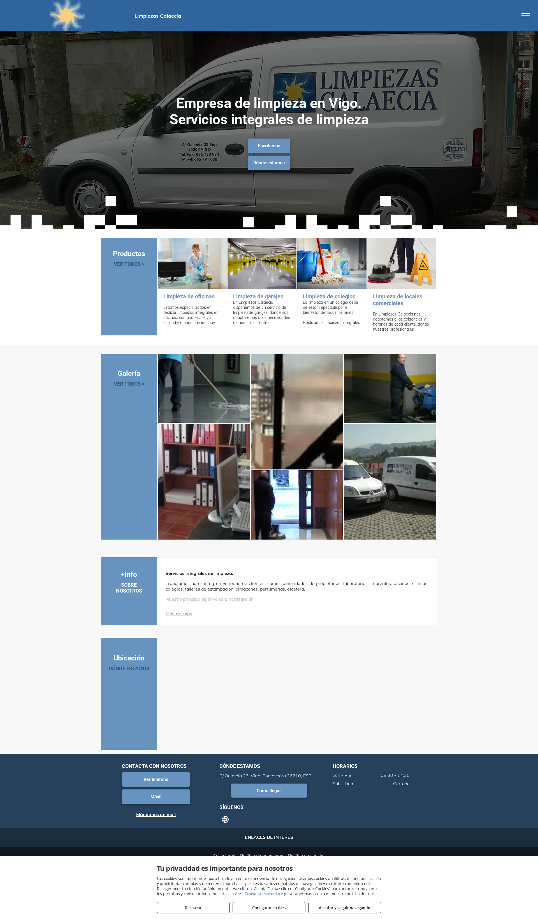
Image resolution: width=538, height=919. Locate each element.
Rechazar (193, 907)
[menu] (525, 15)
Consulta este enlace (264, 893)
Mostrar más (179, 613)
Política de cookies (307, 855)
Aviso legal (224, 855)
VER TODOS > (129, 264)
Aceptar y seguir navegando (344, 907)
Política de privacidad (261, 855)
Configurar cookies (269, 907)
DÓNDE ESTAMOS (129, 668)
